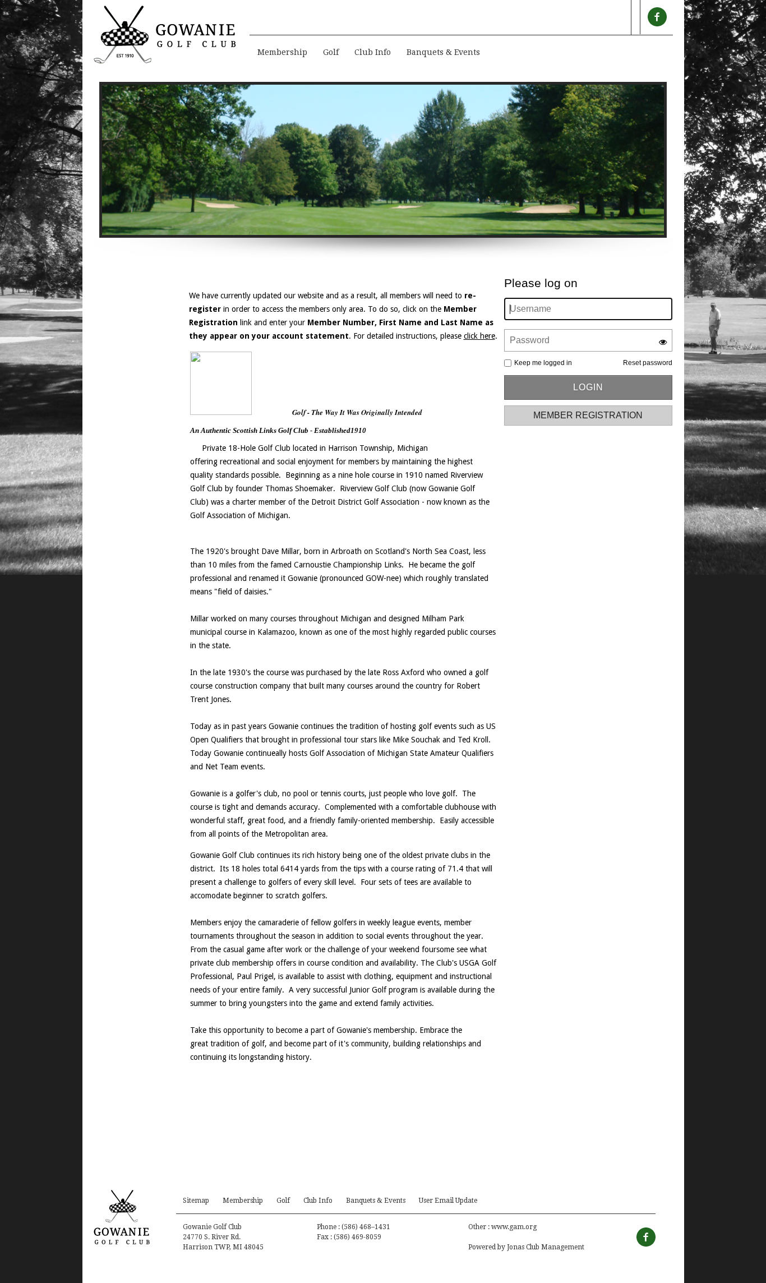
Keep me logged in (543, 363)
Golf (331, 52)
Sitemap (196, 1200)
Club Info (372, 52)
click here (479, 335)
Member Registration (588, 415)
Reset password (647, 363)
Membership (282, 52)
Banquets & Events (443, 52)
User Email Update (448, 1200)
